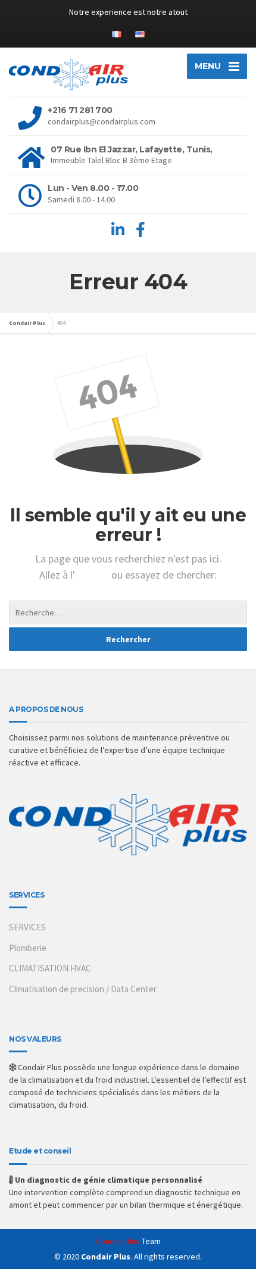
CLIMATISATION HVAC (50, 968)
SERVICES (27, 927)
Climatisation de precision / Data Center (83, 989)
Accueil (93, 575)
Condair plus (118, 1241)
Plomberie (27, 948)
